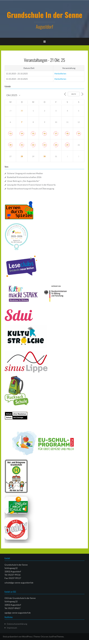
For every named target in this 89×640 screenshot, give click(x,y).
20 (10, 145)
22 (33, 145)
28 (22, 156)
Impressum (12, 627)
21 (22, 145)
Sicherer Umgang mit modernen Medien (25, 173)
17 (56, 133)
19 (79, 133)
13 (10, 133)
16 (44, 133)
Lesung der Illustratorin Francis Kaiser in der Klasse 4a (31, 184)
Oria (43, 636)
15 (33, 133)
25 (67, 145)
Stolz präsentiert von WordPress (17, 636)
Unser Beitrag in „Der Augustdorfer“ (23, 181)
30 (22, 111)
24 (56, 145)
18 (67, 133)
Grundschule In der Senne (44, 14)
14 (22, 133)
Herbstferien (60, 73)
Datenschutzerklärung (17, 624)
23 (44, 145)
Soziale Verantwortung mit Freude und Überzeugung (30, 188)
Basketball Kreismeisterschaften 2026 (24, 177)
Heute (73, 94)
